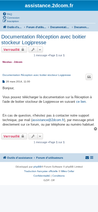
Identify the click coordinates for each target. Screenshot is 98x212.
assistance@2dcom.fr (48, 120)
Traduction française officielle (41, 171)
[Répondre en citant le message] (89, 77)
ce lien (81, 101)
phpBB (37, 166)
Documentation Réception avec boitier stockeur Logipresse (43, 39)
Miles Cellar (67, 171)
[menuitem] (7, 14)
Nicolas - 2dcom (12, 62)
